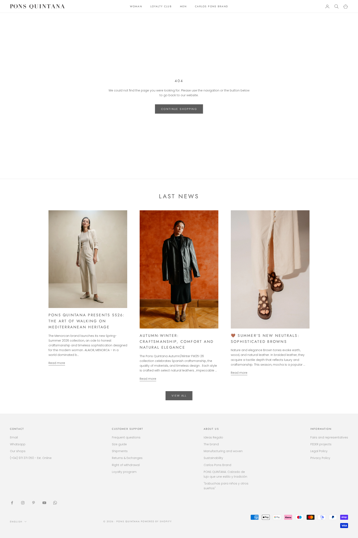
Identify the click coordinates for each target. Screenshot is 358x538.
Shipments (120, 451)
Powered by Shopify (156, 521)
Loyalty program (124, 472)
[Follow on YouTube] (44, 503)
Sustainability (213, 458)
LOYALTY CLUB (161, 6)
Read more (56, 363)
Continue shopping (179, 109)
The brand (211, 444)
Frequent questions (126, 437)
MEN (183, 6)
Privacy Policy (320, 458)
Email (14, 437)
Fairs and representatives (329, 437)
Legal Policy (319, 451)
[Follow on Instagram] (23, 503)
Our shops (17, 451)
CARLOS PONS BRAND (211, 6)
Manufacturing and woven (223, 451)
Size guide (119, 444)
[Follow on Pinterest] (33, 503)
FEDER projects (320, 444)
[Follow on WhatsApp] (55, 503)
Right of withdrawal (126, 465)
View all (179, 396)
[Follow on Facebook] (12, 503)
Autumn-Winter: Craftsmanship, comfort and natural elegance (177, 341)
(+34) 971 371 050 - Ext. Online (31, 458)
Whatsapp (17, 444)
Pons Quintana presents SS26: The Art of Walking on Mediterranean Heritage (86, 321)
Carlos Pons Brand (217, 465)
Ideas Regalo (213, 437)
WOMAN (136, 6)
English (16, 521)
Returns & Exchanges (127, 458)
